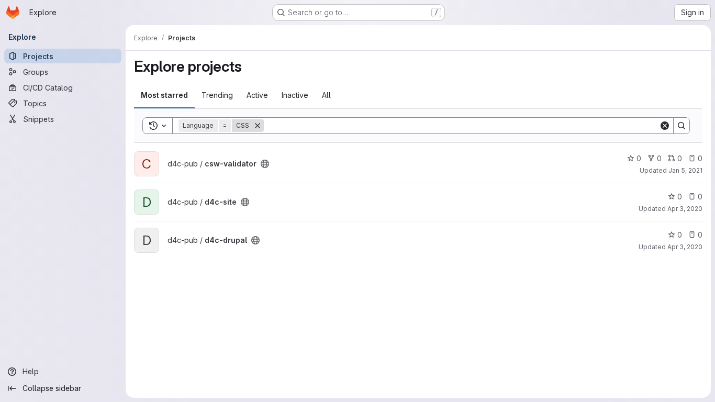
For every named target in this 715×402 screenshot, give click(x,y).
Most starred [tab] (164, 95)
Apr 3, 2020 (684, 209)
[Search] (681, 125)
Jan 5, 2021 (685, 170)
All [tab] (326, 95)
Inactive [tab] (295, 95)
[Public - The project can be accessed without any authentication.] (265, 164)
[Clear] (664, 125)
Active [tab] (257, 95)
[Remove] (257, 125)
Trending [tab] (217, 95)
